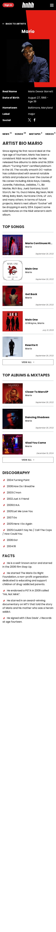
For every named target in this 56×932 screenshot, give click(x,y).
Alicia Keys (33, 181)
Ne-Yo (15, 192)
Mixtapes (35, 133)
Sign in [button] (8, 5)
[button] (28, 5)
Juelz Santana (31, 188)
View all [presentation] (27, 362)
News (6, 133)
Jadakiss (31, 184)
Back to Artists (16, 23)
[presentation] (28, 245)
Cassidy (45, 181)
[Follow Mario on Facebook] (34, 120)
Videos (50, 133)
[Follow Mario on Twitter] (29, 120)
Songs (20, 133)
